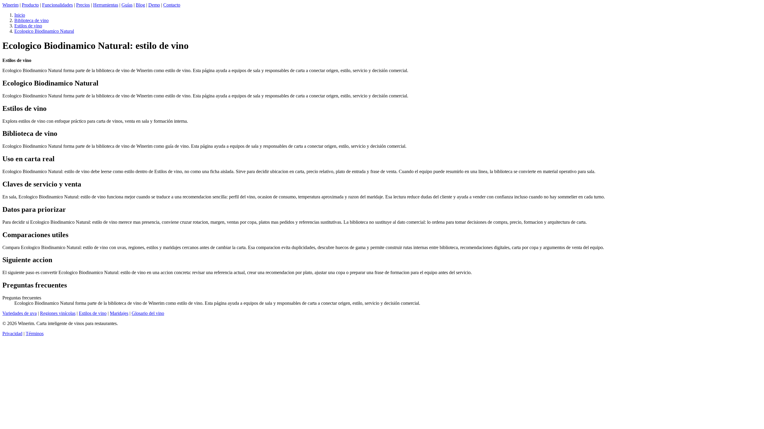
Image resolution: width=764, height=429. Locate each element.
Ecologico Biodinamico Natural (44, 31)
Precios (83, 4)
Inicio (19, 15)
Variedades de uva (19, 313)
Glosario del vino (148, 313)
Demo (154, 4)
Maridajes (119, 313)
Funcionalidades (57, 4)
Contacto (171, 4)
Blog (140, 4)
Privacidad (12, 333)
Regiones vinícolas (58, 313)
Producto (30, 4)
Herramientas (105, 4)
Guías (127, 4)
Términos (35, 333)
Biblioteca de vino (31, 20)
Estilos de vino (28, 25)
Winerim (10, 4)
